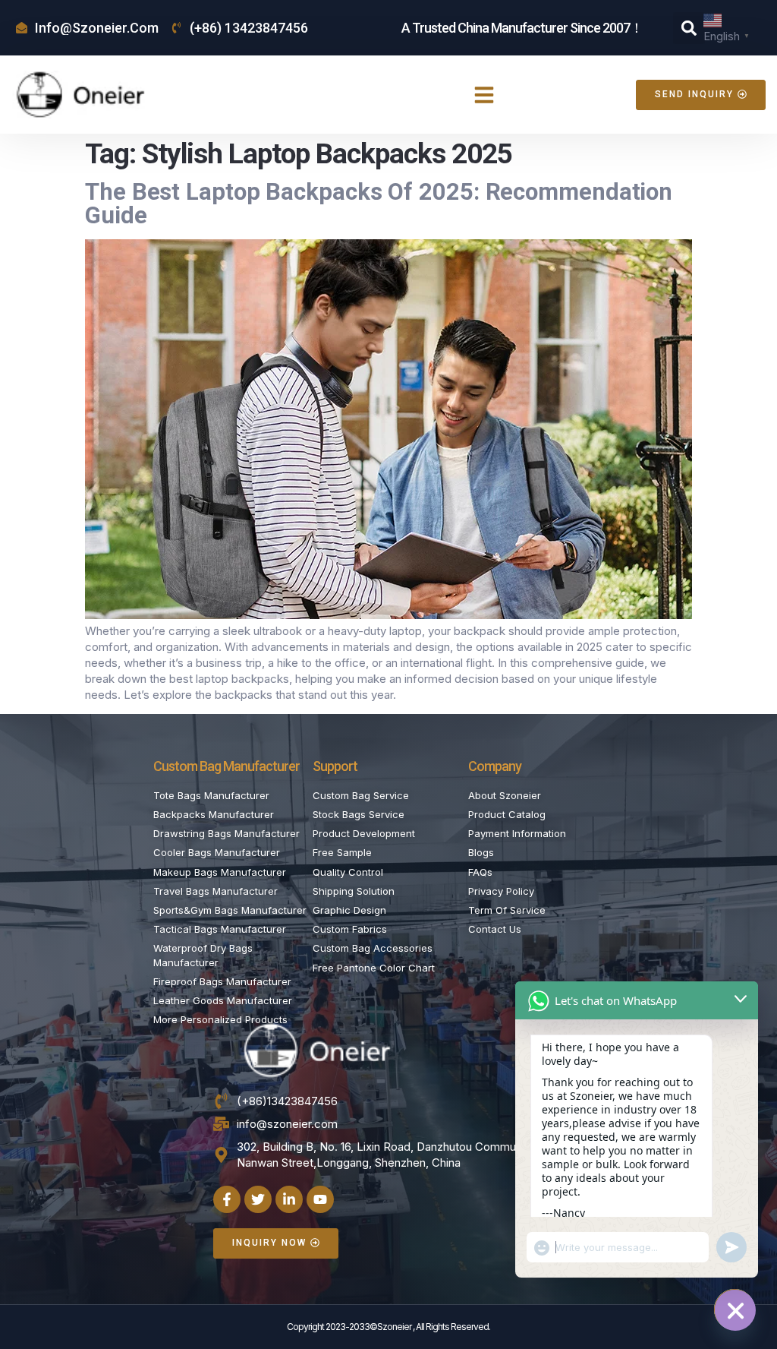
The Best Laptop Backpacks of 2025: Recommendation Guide (378, 203)
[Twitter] (258, 1199)
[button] (689, 28)
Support (335, 766)
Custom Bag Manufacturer (226, 766)
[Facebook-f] (227, 1199)
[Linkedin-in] (289, 1199)
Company (494, 766)
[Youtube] (320, 1199)
